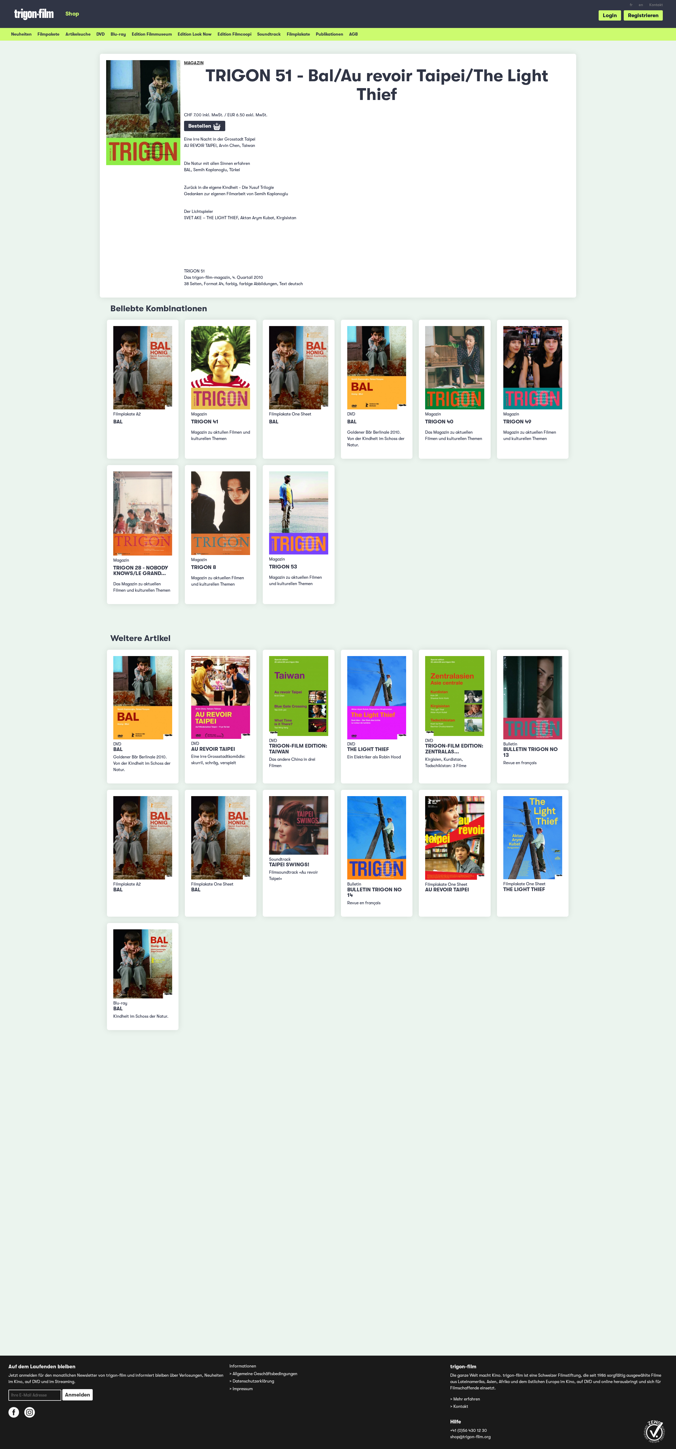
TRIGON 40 (439, 422)
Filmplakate (298, 34)
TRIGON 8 (203, 567)
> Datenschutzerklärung (251, 1381)
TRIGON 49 (517, 422)
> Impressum (241, 1388)
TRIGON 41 (204, 422)
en (641, 5)
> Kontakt (459, 1406)
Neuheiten (21, 34)
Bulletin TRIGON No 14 (374, 892)
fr (631, 5)
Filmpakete (48, 34)
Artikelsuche (78, 34)
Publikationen (329, 34)
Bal (118, 422)
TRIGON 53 (283, 567)
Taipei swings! (289, 865)
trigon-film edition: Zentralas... (454, 749)
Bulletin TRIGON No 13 (530, 752)
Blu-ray (118, 34)
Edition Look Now (195, 34)
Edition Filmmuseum (152, 34)
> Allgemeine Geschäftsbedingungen (263, 1373)
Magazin (194, 63)
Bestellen (200, 126)
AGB (353, 34)
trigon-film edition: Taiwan (298, 749)
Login (610, 15)
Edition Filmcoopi (234, 34)
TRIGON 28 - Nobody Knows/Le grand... (140, 571)
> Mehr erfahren (465, 1399)
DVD (100, 34)
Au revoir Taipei (213, 749)
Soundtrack (269, 34)
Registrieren (643, 15)
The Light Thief (368, 749)
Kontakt (656, 5)
